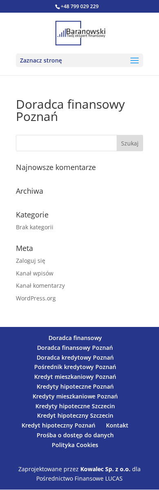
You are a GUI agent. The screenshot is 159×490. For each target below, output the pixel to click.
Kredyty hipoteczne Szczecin (75, 406)
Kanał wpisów (34, 273)
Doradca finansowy (75, 338)
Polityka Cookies (75, 445)
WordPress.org (36, 298)
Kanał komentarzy (40, 285)
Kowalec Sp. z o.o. (105, 469)
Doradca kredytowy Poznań (75, 357)
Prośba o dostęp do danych (75, 435)
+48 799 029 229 (80, 6)
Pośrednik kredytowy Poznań (75, 367)
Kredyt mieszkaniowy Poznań (75, 376)
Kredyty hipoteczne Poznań (75, 386)
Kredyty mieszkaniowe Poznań (75, 396)
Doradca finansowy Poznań (75, 347)
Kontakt (117, 425)
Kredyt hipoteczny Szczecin (75, 415)
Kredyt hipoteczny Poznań (58, 425)
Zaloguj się (30, 260)
